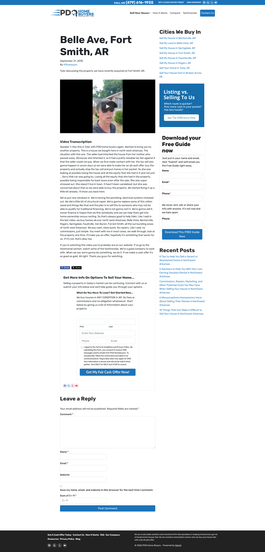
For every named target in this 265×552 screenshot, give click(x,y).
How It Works (160, 13)
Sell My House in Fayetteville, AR (177, 58)
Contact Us (207, 13)
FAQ (102, 535)
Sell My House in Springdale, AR (177, 48)
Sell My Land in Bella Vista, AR (176, 43)
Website (65, 474)
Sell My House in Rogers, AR (175, 63)
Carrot (178, 545)
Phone (166, 193)
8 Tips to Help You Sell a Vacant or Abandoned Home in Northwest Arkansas (178, 260)
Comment (66, 414)
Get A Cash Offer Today (59, 535)
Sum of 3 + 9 (68, 495)
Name (64, 451)
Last (111, 326)
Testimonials (190, 13)
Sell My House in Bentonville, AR (177, 38)
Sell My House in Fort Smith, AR (177, 53)
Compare (175, 13)
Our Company (113, 535)
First (82, 326)
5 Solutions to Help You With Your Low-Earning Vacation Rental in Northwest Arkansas (181, 272)
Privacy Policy (67, 539)
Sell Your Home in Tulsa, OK (174, 67)
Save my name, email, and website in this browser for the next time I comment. (106, 489)
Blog (78, 539)
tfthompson (70, 64)
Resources (53, 539)
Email (64, 463)
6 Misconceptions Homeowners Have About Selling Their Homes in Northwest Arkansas (182, 301)
